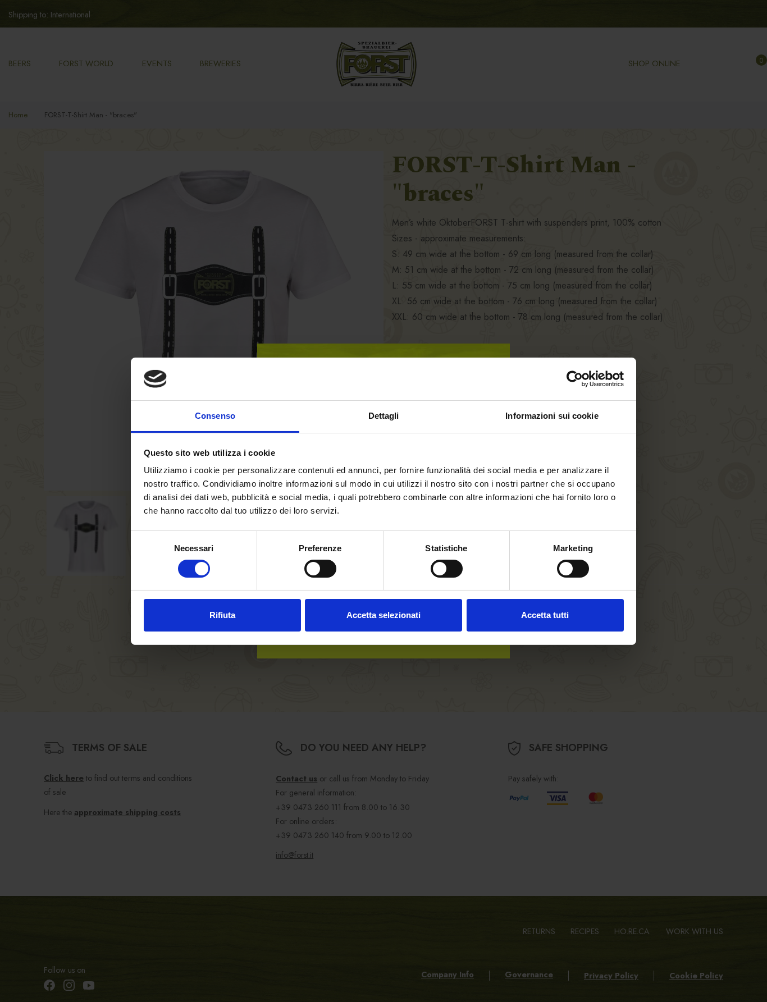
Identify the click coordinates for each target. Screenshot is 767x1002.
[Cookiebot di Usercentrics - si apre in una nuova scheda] (575, 378)
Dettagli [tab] (383, 415)
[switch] (320, 569)
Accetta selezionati (383, 615)
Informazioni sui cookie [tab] (551, 415)
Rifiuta (222, 615)
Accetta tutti (545, 615)
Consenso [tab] (215, 415)
